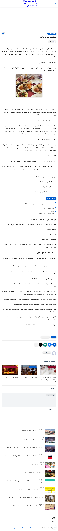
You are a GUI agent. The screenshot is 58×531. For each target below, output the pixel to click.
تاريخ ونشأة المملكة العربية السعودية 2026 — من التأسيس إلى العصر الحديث (24, 447)
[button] (50, 345)
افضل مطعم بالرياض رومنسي (46, 213)
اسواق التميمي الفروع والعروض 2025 (34, 472)
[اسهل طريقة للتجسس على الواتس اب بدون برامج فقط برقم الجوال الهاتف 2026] (50, 482)
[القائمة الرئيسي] (55, 3)
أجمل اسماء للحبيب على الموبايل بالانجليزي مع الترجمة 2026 (28, 506)
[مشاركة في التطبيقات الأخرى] (36, 345)
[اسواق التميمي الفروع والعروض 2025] (50, 473)
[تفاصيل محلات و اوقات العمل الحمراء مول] (50, 432)
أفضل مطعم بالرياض (48, 208)
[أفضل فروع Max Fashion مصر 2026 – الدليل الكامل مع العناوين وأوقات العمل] (50, 457)
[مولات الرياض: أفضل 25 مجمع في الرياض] (50, 440)
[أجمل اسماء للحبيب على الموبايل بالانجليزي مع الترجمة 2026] (50, 507)
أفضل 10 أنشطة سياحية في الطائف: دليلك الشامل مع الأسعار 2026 (26, 497)
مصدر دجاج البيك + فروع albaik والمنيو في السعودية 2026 (39, 204)
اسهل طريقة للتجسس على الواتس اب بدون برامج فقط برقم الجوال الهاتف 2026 (24, 482)
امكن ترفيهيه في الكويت (37, 464)
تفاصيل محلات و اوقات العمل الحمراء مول (33, 430)
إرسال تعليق (50, 395)
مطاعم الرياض (51, 33)
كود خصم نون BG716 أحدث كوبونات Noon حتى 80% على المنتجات (27, 489)
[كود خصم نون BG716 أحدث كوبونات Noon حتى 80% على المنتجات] (50, 490)
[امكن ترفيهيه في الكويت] (50, 465)
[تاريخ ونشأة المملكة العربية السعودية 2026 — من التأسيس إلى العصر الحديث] (50, 448)
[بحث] (3, 3)
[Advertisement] (29, 20)
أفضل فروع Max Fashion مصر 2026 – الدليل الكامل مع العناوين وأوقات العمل (24, 456)
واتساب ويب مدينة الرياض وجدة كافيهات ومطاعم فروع (29, 3)
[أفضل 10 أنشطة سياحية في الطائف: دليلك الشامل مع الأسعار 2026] (50, 498)
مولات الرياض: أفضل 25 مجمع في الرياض (33, 439)
